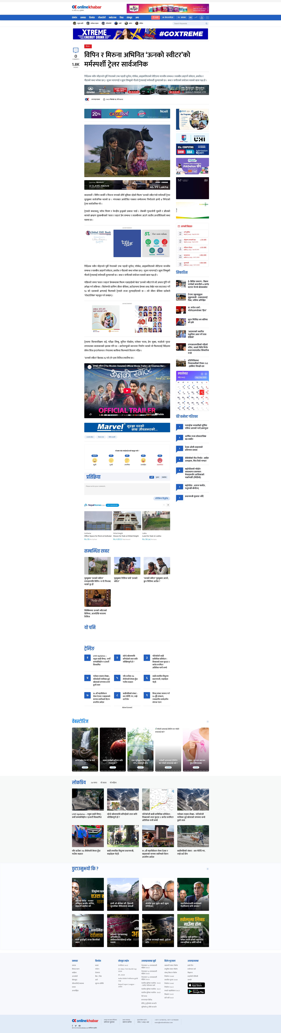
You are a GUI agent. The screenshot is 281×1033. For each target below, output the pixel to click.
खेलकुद (129, 17)
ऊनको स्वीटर (89, 437)
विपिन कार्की (112, 437)
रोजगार (97, 973)
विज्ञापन (190, 973)
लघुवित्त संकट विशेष (170, 969)
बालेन (130, 23)
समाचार (83, 17)
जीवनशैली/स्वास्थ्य (78, 983)
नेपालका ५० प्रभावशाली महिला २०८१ (149, 972)
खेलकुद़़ (74, 980)
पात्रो (156, 17)
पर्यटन (97, 969)
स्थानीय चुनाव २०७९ (171, 980)
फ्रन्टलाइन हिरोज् (146, 1000)
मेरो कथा (144, 996)
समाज (74, 965)
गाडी (120, 23)
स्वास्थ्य (183, 17)
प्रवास (74, 987)
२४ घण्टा (94, 783)
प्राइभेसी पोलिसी (193, 976)
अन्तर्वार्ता (75, 976)
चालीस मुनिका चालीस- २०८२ (150, 989)
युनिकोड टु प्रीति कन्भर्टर (149, 1007)
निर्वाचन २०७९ (169, 983)
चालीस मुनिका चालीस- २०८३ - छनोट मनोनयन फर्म (150, 984)
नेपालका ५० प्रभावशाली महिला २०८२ (149, 966)
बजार (97, 965)
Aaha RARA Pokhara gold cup (128, 979)
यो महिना (113, 783)
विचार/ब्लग (75, 969)
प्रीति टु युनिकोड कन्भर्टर (149, 1003)
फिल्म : (88, 46)
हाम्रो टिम (190, 965)
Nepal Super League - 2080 (126, 985)
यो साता (103, 783)
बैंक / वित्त (98, 976)
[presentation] (164, 505)
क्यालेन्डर (183, 373)
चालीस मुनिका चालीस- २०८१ (150, 992)
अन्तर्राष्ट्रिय (75, 991)
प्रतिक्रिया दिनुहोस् (161, 498)
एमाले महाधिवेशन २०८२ (172, 991)
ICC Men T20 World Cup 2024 (127, 970)
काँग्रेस (141, 23)
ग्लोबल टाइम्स (94, 23)
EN (190, 17)
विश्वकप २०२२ (169, 994)
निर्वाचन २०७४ (169, 976)
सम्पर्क (190, 980)
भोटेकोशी (108, 23)
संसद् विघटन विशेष (170, 973)
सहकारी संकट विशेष (171, 965)
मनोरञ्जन (112, 17)
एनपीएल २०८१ (123, 965)
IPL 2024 (121, 975)
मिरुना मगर (101, 437)
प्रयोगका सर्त (192, 969)
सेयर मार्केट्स (169, 17)
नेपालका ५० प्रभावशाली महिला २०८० (149, 978)
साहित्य (74, 973)
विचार (121, 17)
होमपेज (74, 17)
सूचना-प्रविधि (99, 983)
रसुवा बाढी (80, 23)
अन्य (137, 17)
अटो (96, 980)
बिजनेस (92, 17)
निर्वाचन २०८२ (169, 987)
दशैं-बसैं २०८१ (169, 998)
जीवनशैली (102, 17)
